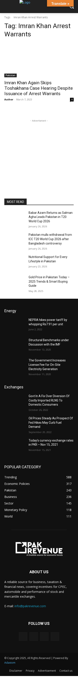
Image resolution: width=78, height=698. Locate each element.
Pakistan (10, 75)
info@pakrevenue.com (30, 606)
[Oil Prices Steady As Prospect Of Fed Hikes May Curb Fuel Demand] (14, 423)
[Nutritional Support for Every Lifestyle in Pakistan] (14, 262)
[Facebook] (23, 636)
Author (8, 99)
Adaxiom (9, 662)
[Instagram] (33, 636)
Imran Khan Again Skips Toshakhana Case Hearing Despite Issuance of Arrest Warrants (38, 88)
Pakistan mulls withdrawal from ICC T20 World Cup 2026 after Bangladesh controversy (50, 239)
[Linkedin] (44, 636)
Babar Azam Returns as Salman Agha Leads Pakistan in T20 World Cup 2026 (51, 217)
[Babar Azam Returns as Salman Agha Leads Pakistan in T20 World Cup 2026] (14, 218)
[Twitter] (55, 636)
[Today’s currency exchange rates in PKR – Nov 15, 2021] (14, 445)
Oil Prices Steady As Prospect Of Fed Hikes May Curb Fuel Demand (51, 422)
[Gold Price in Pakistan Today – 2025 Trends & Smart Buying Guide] (14, 282)
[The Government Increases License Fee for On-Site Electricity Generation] (14, 365)
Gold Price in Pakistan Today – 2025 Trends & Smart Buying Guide (49, 281)
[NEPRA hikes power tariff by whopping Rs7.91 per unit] (14, 325)
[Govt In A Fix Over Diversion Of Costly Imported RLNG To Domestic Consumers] (14, 401)
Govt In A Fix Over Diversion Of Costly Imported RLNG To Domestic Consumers (49, 400)
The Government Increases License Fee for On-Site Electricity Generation (47, 365)
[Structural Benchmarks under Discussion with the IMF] (14, 345)
